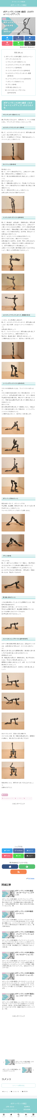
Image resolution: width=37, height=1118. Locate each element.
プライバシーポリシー (10, 1109)
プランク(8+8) (11, 84)
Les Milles (19, 798)
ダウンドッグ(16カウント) (15, 81)
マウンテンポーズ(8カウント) (16, 62)
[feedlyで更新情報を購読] (27, 866)
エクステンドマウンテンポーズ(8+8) (18, 65)
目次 (15, 52)
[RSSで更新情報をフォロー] (18, 872)
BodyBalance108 (8, 798)
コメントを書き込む (18, 1085)
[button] (33, 541)
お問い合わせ (10, 1106)
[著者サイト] (10, 866)
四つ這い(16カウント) (14, 87)
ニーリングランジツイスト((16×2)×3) (19, 79)
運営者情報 (26, 1109)
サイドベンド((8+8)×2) (14, 67)
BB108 (5, 795)
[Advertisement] (18, 823)
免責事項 (27, 1106)
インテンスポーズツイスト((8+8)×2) (18, 70)
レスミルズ (28, 798)
